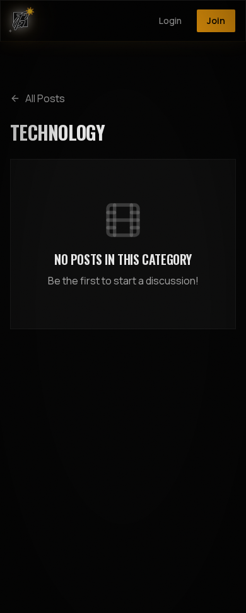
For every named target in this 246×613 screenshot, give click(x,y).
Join (216, 20)
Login (170, 20)
